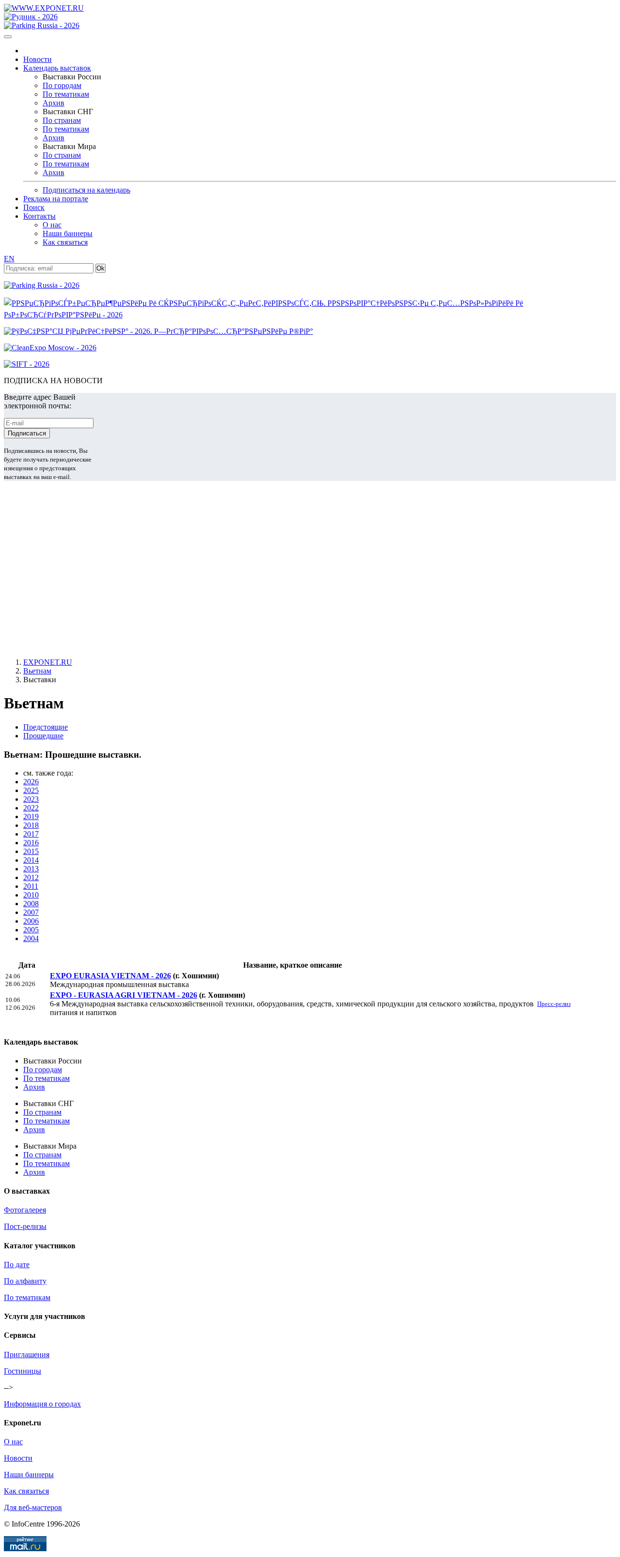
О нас (52, 225)
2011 (30, 886)
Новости (37, 59)
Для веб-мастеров (33, 1507)
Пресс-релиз (554, 1003)
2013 (31, 869)
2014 (31, 860)
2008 (31, 903)
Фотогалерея (25, 1210)
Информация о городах (42, 1404)
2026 (31, 782)
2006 (31, 921)
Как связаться (65, 242)
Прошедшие (43, 736)
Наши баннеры (68, 233)
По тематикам (66, 94)
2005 (31, 930)
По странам (62, 120)
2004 (31, 938)
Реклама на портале (55, 199)
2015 (31, 851)
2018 (31, 825)
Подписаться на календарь (86, 190)
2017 (31, 834)
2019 (31, 816)
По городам (62, 85)
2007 (31, 912)
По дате (17, 1264)
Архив (53, 103)
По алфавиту (25, 1281)
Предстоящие (45, 727)
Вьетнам (37, 671)
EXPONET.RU (47, 662)
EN (9, 259)
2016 (31, 842)
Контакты (39, 216)
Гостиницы (22, 1371)
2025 (31, 790)
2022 (31, 808)
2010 (31, 895)
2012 (31, 877)
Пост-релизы (25, 1226)
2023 (31, 799)
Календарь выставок (57, 68)
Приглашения (26, 1354)
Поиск (34, 207)
